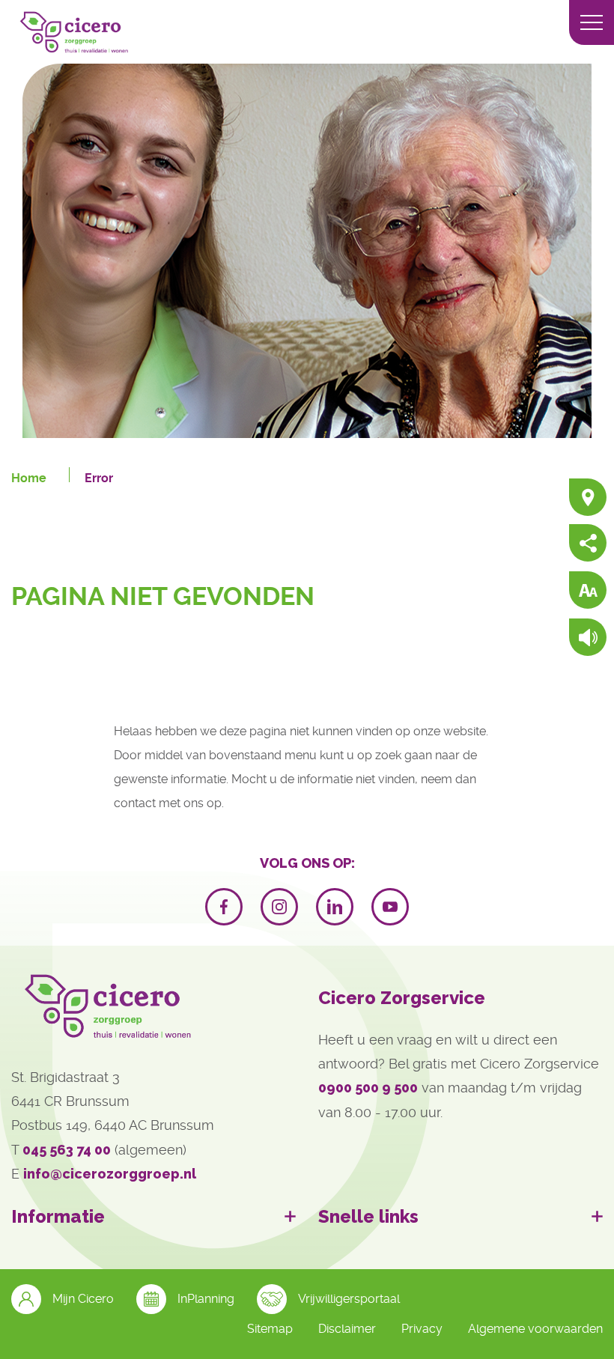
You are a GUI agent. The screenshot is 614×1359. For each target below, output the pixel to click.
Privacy (422, 1329)
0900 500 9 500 (368, 1087)
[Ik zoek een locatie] (588, 498)
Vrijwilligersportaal (349, 1299)
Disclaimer (347, 1329)
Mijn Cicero (83, 1299)
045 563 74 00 (66, 1150)
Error (99, 478)
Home (28, 478)
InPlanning (205, 1299)
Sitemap (270, 1329)
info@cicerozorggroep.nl (109, 1174)
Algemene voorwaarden (535, 1329)
